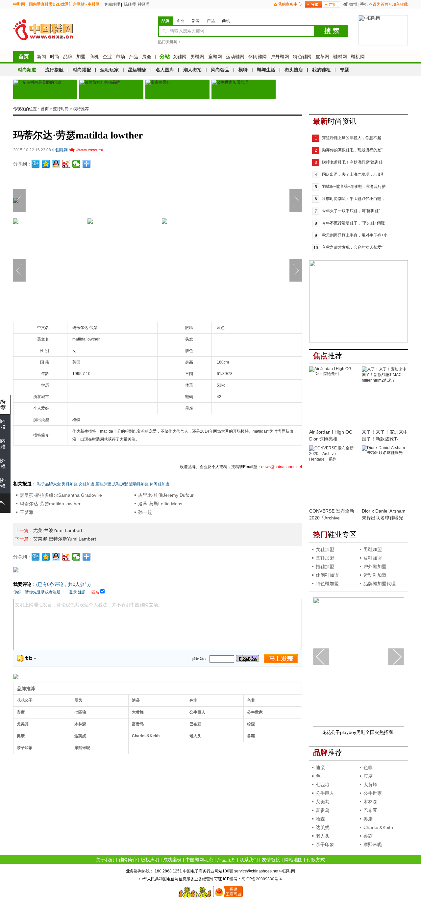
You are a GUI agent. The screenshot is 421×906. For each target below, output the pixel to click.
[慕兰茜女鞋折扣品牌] (111, 89)
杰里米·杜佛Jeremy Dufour (166, 495)
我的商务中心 (290, 4)
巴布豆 (195, 724)
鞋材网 (340, 56)
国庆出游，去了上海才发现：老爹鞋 (353, 174)
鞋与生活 (266, 69)
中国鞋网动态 (199, 859)
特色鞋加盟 (327, 583)
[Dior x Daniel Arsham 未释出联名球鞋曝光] (385, 475)
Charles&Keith (146, 736)
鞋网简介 (127, 859)
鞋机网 (358, 56)
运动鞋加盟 (139, 484)
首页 (23, 56)
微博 (353, 4)
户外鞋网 (280, 56)
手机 (364, 4)
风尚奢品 (220, 69)
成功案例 (172, 859)
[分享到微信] (76, 164)
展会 (146, 56)
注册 (82, 592)
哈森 (251, 724)
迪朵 (136, 700)
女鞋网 (179, 56)
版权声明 (150, 859)
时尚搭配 (82, 69)
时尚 (54, 56)
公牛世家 (255, 712)
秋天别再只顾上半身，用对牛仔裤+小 (354, 235)
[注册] (331, 4)
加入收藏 (400, 4)
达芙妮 (80, 736)
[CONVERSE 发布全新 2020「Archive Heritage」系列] (332, 475)
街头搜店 (294, 69)
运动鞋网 (235, 56)
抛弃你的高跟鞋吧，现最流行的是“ (352, 150)
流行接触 (54, 69)
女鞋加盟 (86, 484)
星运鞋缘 (137, 69)
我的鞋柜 (321, 69)
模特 (243, 69)
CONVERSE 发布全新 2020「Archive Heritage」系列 (331, 517)
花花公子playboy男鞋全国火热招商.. (359, 732)
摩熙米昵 (82, 747)
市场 (120, 56)
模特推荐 (81, 109)
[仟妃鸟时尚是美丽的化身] (45, 89)
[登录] (313, 4)
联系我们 (248, 859)
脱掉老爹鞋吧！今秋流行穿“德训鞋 (352, 162)
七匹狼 (80, 712)
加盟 (81, 56)
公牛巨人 (197, 712)
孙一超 (145, 512)
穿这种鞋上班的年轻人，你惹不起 (351, 138)
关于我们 (105, 859)
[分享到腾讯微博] (36, 164)
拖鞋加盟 (325, 566)
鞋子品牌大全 (49, 484)
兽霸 (251, 736)
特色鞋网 (302, 56)
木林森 (80, 724)
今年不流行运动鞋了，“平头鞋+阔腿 (353, 223)
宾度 (21, 712)
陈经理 (129, 4)
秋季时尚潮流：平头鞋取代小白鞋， (353, 198)
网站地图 (293, 859)
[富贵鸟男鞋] (177, 89)
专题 (344, 69)
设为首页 (380, 4)
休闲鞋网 (257, 56)
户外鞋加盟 (374, 566)
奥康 (21, 736)
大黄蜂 (138, 712)
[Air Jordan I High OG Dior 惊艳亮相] (332, 396)
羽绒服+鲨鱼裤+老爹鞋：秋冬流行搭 (354, 186)
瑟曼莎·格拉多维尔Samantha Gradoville (61, 495)
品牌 (67, 56)
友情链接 (271, 859)
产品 (133, 56)
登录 (73, 592)
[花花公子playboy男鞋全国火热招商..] (358, 725)
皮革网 (322, 56)
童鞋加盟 (103, 484)
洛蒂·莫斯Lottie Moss (160, 503)
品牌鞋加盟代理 (379, 583)
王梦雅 (27, 512)
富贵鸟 (138, 724)
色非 (193, 700)
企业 (107, 56)
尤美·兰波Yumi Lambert (57, 530)
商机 (94, 56)
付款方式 (316, 859)
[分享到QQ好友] (56, 164)
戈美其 (23, 724)
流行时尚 (61, 109)
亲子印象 (25, 747)
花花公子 (25, 700)
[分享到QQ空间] (46, 164)
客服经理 (111, 4)
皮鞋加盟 (120, 484)
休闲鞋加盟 (159, 484)
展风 (78, 700)
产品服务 (226, 859)
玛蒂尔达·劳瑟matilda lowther (50, 503)
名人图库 (165, 69)
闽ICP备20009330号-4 (261, 879)
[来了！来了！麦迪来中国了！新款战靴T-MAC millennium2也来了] (385, 396)
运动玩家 (109, 69)
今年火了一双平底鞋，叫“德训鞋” (351, 211)
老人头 (195, 736)
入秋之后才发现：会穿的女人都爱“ (352, 247)
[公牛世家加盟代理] (243, 89)
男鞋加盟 (70, 484)
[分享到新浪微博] (66, 164)
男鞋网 (197, 56)
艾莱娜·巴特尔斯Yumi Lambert (64, 538)
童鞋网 (215, 56)
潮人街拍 (192, 69)
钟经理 (143, 4)
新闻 (41, 56)
